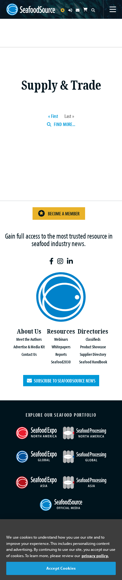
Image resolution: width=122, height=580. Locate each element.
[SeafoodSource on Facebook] (51, 261)
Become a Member (63, 213)
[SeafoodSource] (30, 9)
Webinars (61, 339)
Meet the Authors (29, 339)
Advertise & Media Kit (29, 347)
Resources (61, 331)
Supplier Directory (93, 354)
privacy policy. (95, 555)
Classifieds (93, 339)
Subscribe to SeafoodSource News (63, 380)
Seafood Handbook (93, 362)
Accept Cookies (61, 568)
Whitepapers (61, 347)
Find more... (64, 124)
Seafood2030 (61, 362)
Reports (61, 354)
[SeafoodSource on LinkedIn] (70, 261)
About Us (29, 331)
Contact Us (29, 354)
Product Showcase (93, 347)
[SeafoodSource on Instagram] (60, 261)
